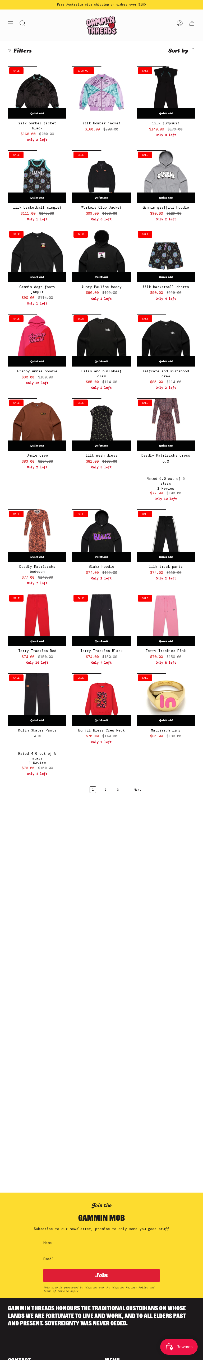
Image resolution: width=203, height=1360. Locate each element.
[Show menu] (10, 25)
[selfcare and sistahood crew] (166, 340)
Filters (22, 51)
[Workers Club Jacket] (101, 176)
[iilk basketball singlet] (37, 176)
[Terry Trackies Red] (37, 620)
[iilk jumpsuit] (166, 92)
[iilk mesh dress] (101, 424)
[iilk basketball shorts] (166, 256)
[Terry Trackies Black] (101, 620)
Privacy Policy (137, 1287)
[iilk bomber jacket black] (37, 92)
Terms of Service (56, 1291)
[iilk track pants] (166, 535)
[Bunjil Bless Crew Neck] (101, 699)
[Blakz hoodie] (101, 535)
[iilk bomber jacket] (101, 92)
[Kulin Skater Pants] (37, 699)
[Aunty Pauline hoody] (101, 256)
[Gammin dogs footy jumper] (37, 256)
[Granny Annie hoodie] (37, 340)
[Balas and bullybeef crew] (101, 340)
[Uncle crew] (37, 424)
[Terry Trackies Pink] (166, 620)
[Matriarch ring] (166, 699)
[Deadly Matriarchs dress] (166, 424)
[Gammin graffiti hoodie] (166, 176)
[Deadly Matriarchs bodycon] (37, 535)
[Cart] (192, 25)
